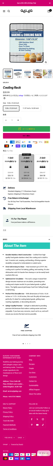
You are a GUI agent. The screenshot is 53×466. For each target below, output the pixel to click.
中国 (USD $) (8, 437)
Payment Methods (9, 425)
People (31, 368)
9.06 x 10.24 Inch (11, 108)
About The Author (35, 394)
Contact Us (33, 381)
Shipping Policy (8, 416)
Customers (33, 377)
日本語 (20, 437)
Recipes (32, 364)
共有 (4, 230)
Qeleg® (6, 82)
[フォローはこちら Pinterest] (32, 425)
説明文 (5, 239)
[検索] (9, 11)
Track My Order (8, 421)
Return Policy (7, 408)
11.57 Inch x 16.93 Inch (31, 108)
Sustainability (33, 385)
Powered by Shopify (17, 444)
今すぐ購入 (26, 136)
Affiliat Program (34, 389)
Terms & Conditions (10, 429)
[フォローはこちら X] (37, 419)
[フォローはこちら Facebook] (32, 419)
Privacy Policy (8, 412)
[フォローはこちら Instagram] (43, 419)
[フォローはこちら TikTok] (43, 425)
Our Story (32, 372)
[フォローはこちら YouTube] (37, 425)
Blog (30, 360)
